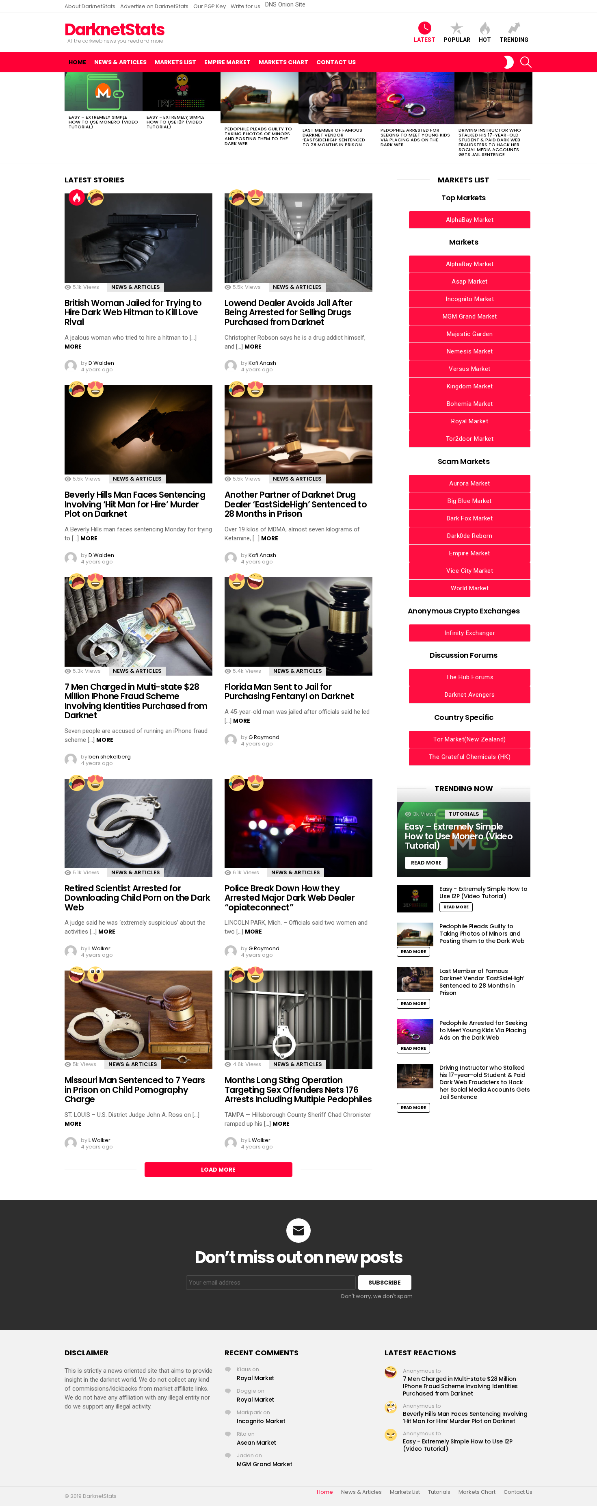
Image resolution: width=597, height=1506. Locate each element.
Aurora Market (469, 483)
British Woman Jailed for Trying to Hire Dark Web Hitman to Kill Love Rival (133, 312)
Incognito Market (470, 299)
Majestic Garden (470, 334)
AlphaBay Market (470, 219)
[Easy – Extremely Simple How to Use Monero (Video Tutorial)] (104, 91)
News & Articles (120, 62)
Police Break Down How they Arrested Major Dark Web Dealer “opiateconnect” (290, 897)
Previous (69, 117)
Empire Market (227, 62)
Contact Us (336, 62)
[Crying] (95, 197)
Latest (424, 40)
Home (77, 62)
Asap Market (470, 281)
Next (528, 117)
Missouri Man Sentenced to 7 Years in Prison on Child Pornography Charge (135, 1089)
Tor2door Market (470, 438)
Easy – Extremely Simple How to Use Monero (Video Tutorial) (103, 122)
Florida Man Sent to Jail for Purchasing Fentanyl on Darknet (289, 691)
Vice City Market (469, 570)
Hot (485, 40)
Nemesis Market (470, 351)
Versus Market (470, 369)
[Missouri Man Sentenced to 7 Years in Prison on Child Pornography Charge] (138, 1020)
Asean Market (256, 1443)
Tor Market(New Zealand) (469, 739)
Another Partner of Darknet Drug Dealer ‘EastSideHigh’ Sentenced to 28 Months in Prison (296, 504)
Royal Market (469, 421)
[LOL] (255, 581)
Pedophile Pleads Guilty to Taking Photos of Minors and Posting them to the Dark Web (258, 136)
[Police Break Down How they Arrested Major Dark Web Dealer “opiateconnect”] (298, 828)
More (73, 346)
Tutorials (464, 814)
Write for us (245, 6)
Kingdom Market (470, 386)
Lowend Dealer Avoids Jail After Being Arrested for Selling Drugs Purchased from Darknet (289, 312)
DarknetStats (114, 29)
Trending (514, 40)
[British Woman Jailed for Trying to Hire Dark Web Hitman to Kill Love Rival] (138, 242)
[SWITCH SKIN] (508, 62)
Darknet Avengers (470, 694)
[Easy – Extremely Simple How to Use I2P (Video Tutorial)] (182, 91)
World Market (470, 588)
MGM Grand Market (470, 316)
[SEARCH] (525, 62)
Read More (456, 907)
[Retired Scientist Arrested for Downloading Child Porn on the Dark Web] (138, 828)
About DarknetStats (90, 6)
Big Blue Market (470, 501)
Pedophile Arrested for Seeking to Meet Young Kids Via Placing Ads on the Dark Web (415, 137)
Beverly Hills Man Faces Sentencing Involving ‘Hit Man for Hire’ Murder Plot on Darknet (135, 504)
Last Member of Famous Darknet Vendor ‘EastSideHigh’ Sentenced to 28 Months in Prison (334, 137)
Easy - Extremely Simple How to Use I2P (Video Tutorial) (176, 122)
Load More (218, 1170)
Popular (456, 40)
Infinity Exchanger (469, 633)
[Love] (255, 197)
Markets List (175, 62)
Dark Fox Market (470, 518)
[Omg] (95, 974)
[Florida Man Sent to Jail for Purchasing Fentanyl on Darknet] (298, 626)
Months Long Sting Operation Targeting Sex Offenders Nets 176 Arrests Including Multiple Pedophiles (298, 1089)
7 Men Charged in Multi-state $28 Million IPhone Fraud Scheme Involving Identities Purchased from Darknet (136, 701)
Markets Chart (283, 62)
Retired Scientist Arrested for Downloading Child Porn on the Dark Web (137, 897)
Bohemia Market (470, 403)
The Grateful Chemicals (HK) (470, 757)
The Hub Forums (469, 677)
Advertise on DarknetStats (154, 6)
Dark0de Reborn (469, 536)
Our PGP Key (209, 6)
